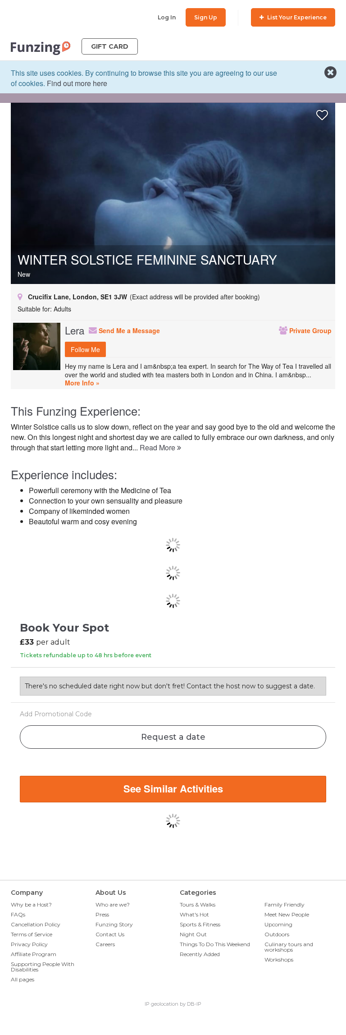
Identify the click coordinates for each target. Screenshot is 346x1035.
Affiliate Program (33, 954)
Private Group (309, 330)
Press (102, 914)
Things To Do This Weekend (215, 944)
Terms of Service (31, 934)
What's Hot (194, 914)
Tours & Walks (197, 904)
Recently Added (200, 954)
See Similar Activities (173, 788)
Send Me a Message (128, 330)
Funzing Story (114, 924)
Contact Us (110, 934)
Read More (158, 447)
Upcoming (278, 924)
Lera (74, 330)
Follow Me (85, 349)
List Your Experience (296, 17)
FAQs (18, 914)
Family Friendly (284, 904)
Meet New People (286, 914)
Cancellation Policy (35, 924)
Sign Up (205, 17)
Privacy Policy (29, 944)
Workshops (278, 959)
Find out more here (77, 83)
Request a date (173, 737)
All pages (22, 979)
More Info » (82, 383)
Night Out (193, 934)
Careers (105, 944)
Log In (167, 17)
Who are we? (113, 904)
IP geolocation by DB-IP (173, 1004)
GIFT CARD (109, 46)
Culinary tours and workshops (288, 947)
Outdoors (276, 934)
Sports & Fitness (200, 924)
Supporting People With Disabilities (42, 967)
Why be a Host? (31, 904)
